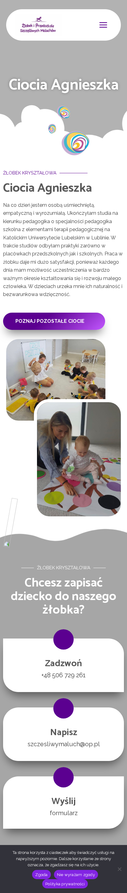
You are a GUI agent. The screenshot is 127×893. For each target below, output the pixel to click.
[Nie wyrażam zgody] (119, 869)
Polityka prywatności (65, 884)
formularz (64, 813)
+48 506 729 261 (63, 675)
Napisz (63, 732)
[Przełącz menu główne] (103, 25)
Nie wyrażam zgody (76, 874)
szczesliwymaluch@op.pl (63, 744)
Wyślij (63, 801)
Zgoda (41, 874)
